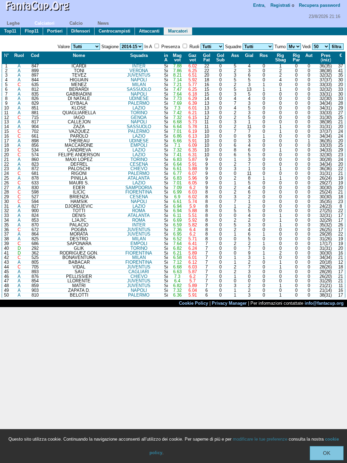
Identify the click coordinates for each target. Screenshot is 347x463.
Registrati (280, 5)
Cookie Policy (193, 303)
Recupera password (319, 5)
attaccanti (149, 31)
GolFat (206, 57)
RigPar (296, 57)
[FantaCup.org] (37, 12)
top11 (10, 31)
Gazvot (192, 57)
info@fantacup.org (324, 303)
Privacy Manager (229, 303)
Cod (35, 55)
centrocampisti (114, 31)
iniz (326, 59)
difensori (80, 31)
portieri (55, 31)
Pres (325, 55)
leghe (13, 23)
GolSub (220, 57)
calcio (76, 23)
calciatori (45, 23)
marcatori (178, 31)
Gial (249, 55)
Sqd (139, 55)
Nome (79, 55)
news (103, 23)
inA (166, 57)
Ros (264, 55)
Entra (258, 5)
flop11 (32, 31)
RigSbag (280, 57)
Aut (308, 55)
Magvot (177, 57)
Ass (235, 55)
